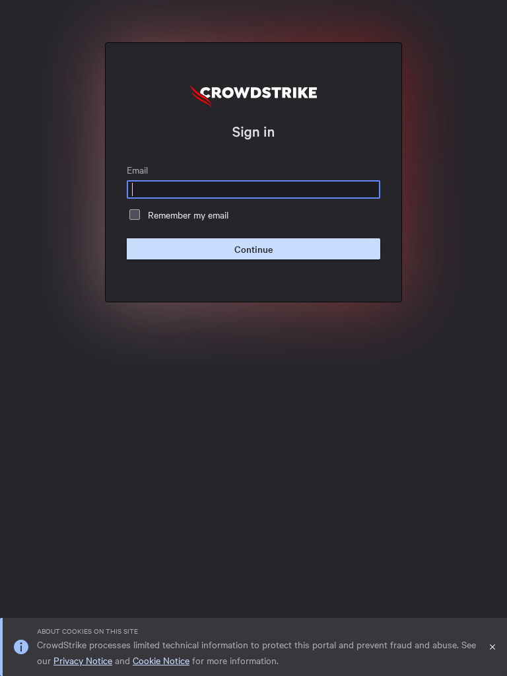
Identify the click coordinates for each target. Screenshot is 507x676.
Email (137, 169)
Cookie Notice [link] (161, 660)
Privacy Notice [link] (82, 660)
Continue (253, 248)
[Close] (492, 647)
